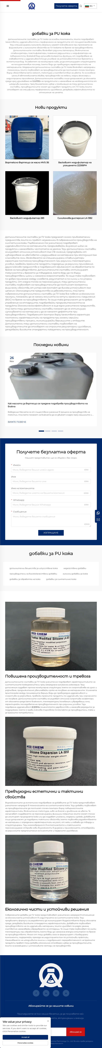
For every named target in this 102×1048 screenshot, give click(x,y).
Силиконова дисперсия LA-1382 (75, 218)
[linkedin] (46, 993)
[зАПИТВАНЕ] (98, 519)
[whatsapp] (98, 513)
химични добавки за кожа (75, 574)
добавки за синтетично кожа (61, 579)
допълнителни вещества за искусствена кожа (34, 568)
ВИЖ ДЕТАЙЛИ (27, 137)
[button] (41, 431)
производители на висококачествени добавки (33, 574)
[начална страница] (31, 6)
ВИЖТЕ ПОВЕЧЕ (17, 422)
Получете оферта (66, 6)
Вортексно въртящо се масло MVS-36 (27, 162)
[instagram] (56, 993)
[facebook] (36, 993)
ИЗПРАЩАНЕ (51, 532)
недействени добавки (74, 568)
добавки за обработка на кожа (25, 579)
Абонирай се (76, 1032)
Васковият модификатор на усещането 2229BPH (75, 164)
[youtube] (66, 993)
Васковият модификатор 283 (27, 218)
